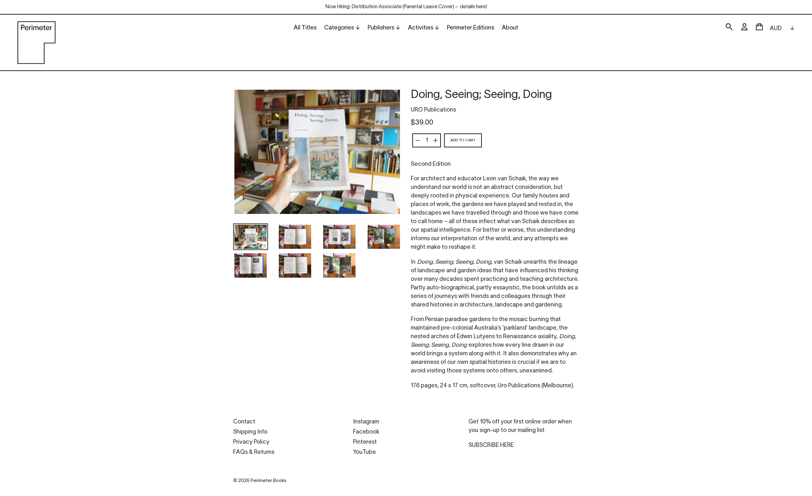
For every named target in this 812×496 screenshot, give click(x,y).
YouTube (364, 452)
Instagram (366, 422)
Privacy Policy (251, 442)
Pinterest (365, 442)
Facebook (366, 432)
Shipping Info (250, 432)
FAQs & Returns (253, 452)
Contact (244, 422)
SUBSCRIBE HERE (491, 445)
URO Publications (433, 110)
